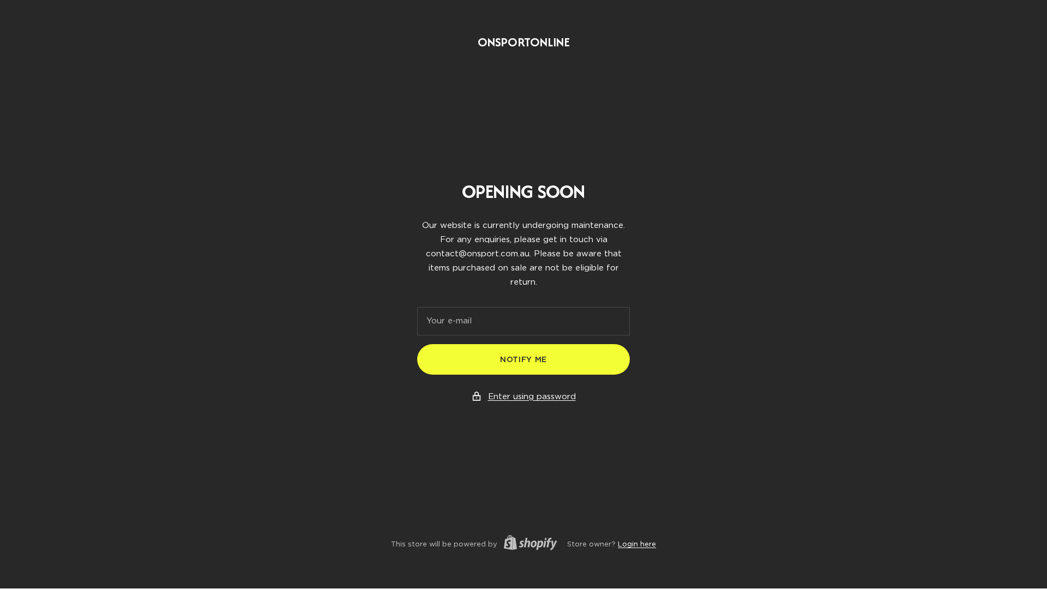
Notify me (523, 359)
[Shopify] (527, 544)
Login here (637, 544)
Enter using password (532, 396)
